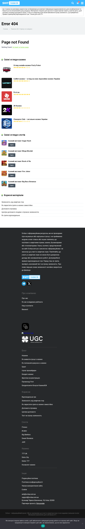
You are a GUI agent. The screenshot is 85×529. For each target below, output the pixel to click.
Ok (43, 526)
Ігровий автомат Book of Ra (19, 161)
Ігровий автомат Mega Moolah (20, 151)
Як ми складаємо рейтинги (32, 302)
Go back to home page (20, 47)
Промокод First (28, 382)
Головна (5, 29)
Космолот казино (28, 465)
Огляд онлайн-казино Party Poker (27, 65)
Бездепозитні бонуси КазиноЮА (34, 385)
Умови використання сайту (32, 486)
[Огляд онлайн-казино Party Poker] (7, 74)
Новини (25, 356)
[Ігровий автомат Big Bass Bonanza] (4, 186)
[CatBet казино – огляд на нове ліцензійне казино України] (7, 88)
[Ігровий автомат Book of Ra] (4, 165)
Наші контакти (27, 306)
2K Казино (17, 106)
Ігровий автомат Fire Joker (19, 171)
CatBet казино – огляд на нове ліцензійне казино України (36, 79)
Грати (11, 145)
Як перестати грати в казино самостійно (17, 205)
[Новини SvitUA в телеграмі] (77, 3)
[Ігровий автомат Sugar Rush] (4, 145)
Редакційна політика (30, 478)
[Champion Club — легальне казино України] (7, 128)
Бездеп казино (27, 374)
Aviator (24, 431)
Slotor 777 (25, 461)
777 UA (24, 454)
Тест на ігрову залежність (32, 416)
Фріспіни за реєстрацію (31, 378)
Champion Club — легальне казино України (30, 119)
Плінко (24, 427)
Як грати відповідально (11, 215)
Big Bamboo (26, 435)
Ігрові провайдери (29, 371)
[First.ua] (7, 101)
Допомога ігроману (9, 209)
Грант (24, 367)
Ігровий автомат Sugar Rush (19, 141)
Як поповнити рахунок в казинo (34, 363)
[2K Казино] (7, 115)
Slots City (25, 457)
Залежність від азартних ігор (13, 202)
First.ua (16, 92)
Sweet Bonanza (27, 438)
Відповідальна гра (29, 397)
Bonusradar (40, 503)
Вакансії (25, 309)
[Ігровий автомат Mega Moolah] (4, 155)
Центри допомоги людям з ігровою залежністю (20, 212)
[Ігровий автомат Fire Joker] (4, 175)
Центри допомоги (29, 412)
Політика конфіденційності (32, 482)
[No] (82, 523)
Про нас (25, 298)
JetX (23, 442)
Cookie (24, 490)
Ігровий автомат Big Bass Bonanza (22, 182)
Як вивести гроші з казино (32, 359)
